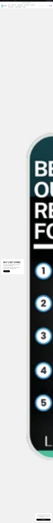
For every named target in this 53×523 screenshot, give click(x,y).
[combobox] (42, 6)
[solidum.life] (4, 6)
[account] (47, 6)
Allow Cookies (43, 519)
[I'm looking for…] (39, 6)
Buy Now (6, 271)
